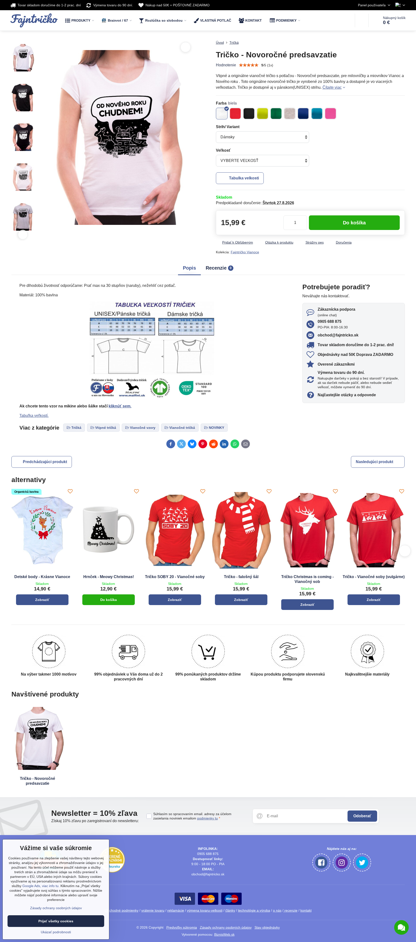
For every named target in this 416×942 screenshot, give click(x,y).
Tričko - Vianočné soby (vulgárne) (374, 577)
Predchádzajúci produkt (45, 462)
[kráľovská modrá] (303, 113)
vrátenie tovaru (152, 910)
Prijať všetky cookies (55, 921)
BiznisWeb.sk (224, 934)
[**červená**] (235, 113)
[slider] (248, 65)
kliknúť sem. (120, 406)
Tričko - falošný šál (241, 577)
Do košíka (354, 222)
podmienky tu (207, 818)
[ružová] (330, 113)
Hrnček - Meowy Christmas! (108, 577)
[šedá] (290, 113)
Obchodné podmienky (121, 910)
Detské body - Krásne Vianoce (42, 577)
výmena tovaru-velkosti (204, 910)
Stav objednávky (267, 927)
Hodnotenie (226, 65)
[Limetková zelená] (262, 113)
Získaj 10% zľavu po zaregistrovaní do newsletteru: (95, 821)
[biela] (222, 113)
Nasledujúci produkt (374, 462)
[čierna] (249, 113)
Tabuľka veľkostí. (34, 416)
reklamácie (175, 910)
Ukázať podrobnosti (56, 932)
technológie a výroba (254, 910)
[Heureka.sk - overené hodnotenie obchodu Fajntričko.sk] (112, 871)
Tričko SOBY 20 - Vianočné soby (175, 577)
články (230, 910)
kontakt (306, 910)
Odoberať (362, 816)
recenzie (290, 910)
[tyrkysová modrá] (317, 113)
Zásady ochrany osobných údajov (226, 927)
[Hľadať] (361, 20)
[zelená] (276, 113)
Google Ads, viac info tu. (40, 886)
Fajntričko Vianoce (245, 252)
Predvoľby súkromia (181, 927)
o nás (277, 910)
